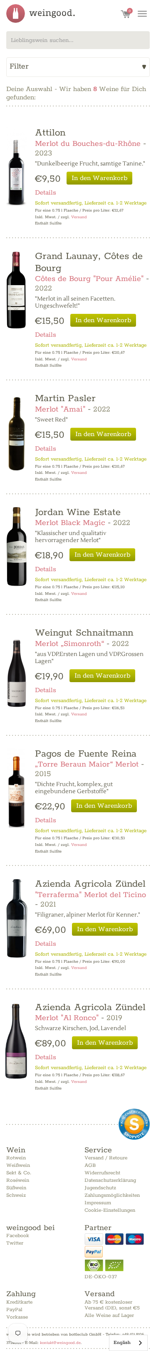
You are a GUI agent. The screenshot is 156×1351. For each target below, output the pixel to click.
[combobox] (78, 40)
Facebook (17, 1236)
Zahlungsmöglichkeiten (112, 1195)
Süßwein (16, 1188)
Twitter (14, 1243)
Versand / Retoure (105, 1158)
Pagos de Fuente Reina (85, 754)
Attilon (50, 133)
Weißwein (18, 1165)
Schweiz (16, 1195)
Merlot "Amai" (60, 409)
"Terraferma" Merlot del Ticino (90, 895)
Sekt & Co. (18, 1173)
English (122, 1342)
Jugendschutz (100, 1188)
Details (45, 192)
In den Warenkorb (99, 178)
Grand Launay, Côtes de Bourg (89, 262)
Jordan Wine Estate (78, 512)
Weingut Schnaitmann (84, 633)
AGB (90, 1165)
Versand (79, 217)
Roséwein (17, 1180)
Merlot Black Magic (70, 523)
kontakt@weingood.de (60, 1342)
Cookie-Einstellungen (109, 1210)
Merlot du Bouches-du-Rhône (88, 144)
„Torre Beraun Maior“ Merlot (87, 764)
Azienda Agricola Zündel (90, 884)
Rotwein (16, 1158)
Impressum (97, 1203)
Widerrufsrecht (102, 1173)
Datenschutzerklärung (110, 1180)
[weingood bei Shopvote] (134, 1124)
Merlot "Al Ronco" (67, 1018)
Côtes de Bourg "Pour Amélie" (89, 279)
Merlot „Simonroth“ (69, 644)
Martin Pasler (65, 398)
